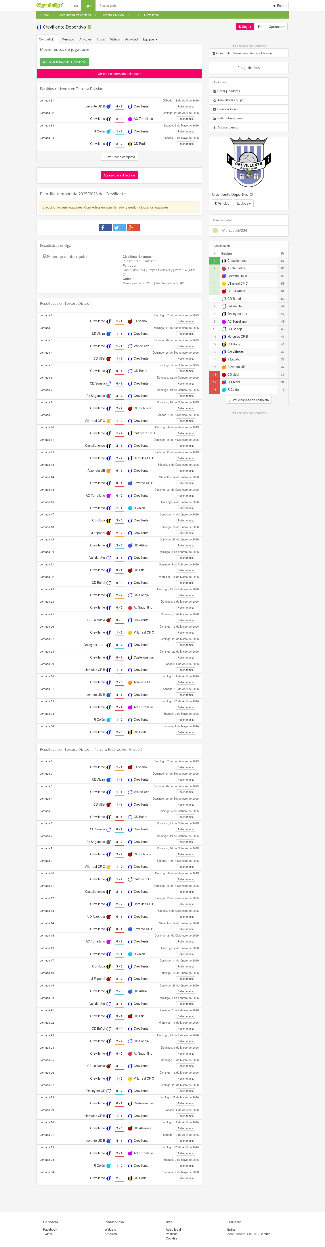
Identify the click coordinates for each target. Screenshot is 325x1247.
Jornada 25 (47, 614)
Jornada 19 (47, 539)
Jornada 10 (47, 427)
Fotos (101, 39)
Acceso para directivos (119, 175)
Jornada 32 (47, 113)
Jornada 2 (46, 328)
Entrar (281, 5)
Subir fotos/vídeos (229, 118)
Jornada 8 (46, 402)
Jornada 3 (46, 340)
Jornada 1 (46, 315)
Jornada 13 (47, 465)
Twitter (47, 1234)
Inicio (74, 5)
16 (214, 374)
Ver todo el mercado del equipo (119, 73)
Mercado (68, 39)
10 (214, 329)
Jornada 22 (47, 577)
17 (214, 382)
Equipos (243, 203)
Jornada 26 (47, 626)
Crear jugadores (228, 91)
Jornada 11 (47, 440)
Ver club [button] (223, 203)
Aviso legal (173, 1229)
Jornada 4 (46, 352)
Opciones (276, 26)
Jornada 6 (46, 377)
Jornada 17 (47, 514)
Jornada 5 (46, 365)
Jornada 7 (46, 390)
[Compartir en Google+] (133, 227)
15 (214, 366)
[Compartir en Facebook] (105, 227)
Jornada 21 (47, 564)
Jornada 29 (47, 664)
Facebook (50, 1229)
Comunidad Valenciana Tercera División (243, 53)
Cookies (171, 1238)
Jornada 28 (47, 651)
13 (214, 351)
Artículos (85, 39)
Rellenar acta (186, 106)
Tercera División (89, 88)
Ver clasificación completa (250, 400)
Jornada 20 (47, 552)
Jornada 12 (47, 452)
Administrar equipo (230, 100)
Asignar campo (227, 127)
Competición (47, 39)
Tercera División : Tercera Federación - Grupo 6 (103, 749)
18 (214, 389)
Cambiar (265, 1234)
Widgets (110, 1229)
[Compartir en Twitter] (119, 227)
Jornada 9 (46, 415)
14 (214, 359)
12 (214, 344)
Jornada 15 (47, 490)
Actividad (131, 39)
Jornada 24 (47, 601)
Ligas (90, 5)
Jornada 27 (47, 639)
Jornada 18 (47, 527)
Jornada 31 (47, 100)
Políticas (172, 1234)
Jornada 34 (47, 138)
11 (214, 336)
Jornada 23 (47, 589)
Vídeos (115, 39)
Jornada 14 (47, 477)
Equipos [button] (149, 39)
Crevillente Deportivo (64, 27)
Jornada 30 (47, 676)
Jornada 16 (47, 502)
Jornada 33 (47, 125)
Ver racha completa (121, 157)
